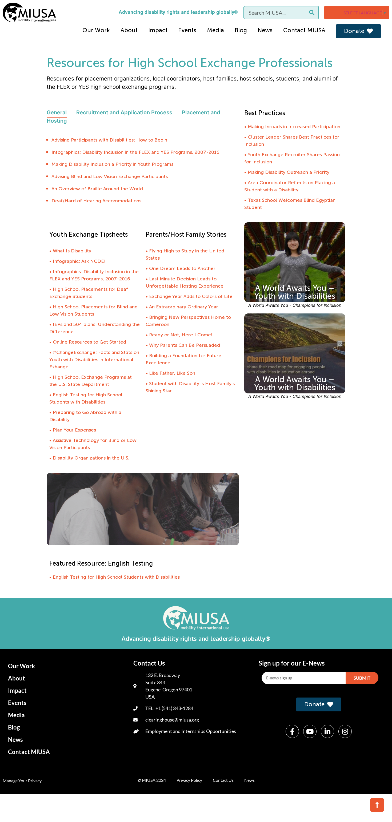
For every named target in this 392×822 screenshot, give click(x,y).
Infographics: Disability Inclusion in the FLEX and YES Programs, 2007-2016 (135, 152)
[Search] (311, 12)
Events (187, 30)
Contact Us (223, 780)
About (129, 30)
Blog (241, 30)
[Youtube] (310, 731)
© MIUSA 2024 (152, 780)
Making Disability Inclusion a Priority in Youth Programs (112, 164)
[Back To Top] (377, 805)
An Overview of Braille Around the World (97, 189)
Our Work (96, 30)
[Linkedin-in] (327, 731)
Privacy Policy (189, 780)
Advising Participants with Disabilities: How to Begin (109, 140)
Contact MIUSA (304, 30)
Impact (157, 30)
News (265, 30)
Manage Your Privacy (22, 780)
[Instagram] (345, 731)
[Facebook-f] (292, 731)
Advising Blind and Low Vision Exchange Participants (109, 176)
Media (215, 30)
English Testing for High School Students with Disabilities (116, 577)
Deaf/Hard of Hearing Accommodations (96, 201)
